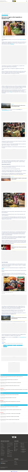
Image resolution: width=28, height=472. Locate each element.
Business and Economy (7, 13)
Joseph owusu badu (9, 345)
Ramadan (12, 43)
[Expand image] (26, 21)
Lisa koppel (5, 345)
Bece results (5, 346)
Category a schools (19, 345)
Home (2, 13)
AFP (8, 19)
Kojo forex (14, 345)
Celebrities (2, 377)
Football (1, 417)
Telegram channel (22, 39)
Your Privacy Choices (14, 471)
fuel (11, 91)
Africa (3, 268)
